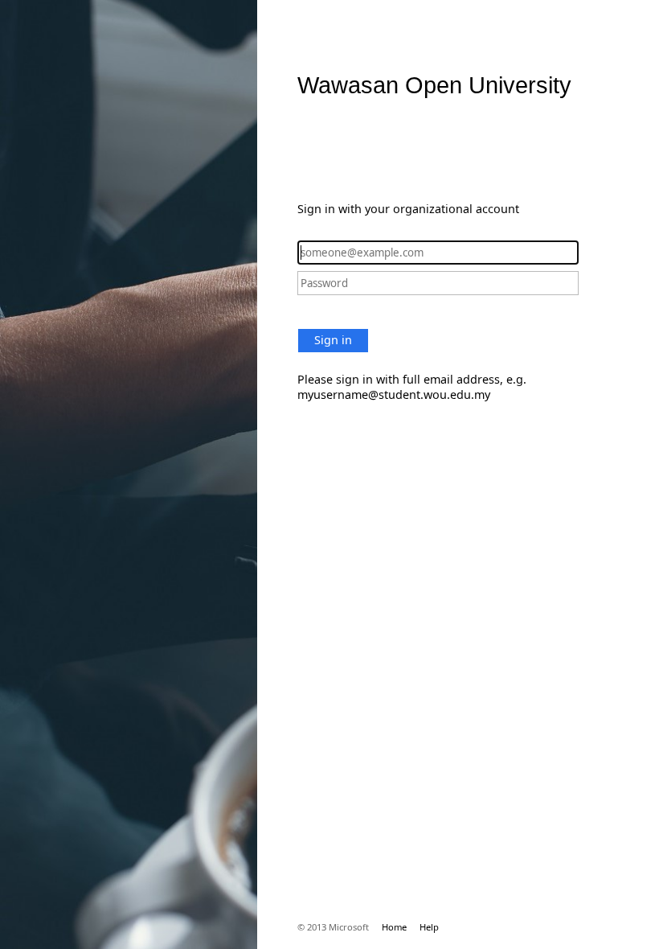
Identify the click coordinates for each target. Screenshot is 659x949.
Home (394, 927)
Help (429, 927)
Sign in (333, 339)
